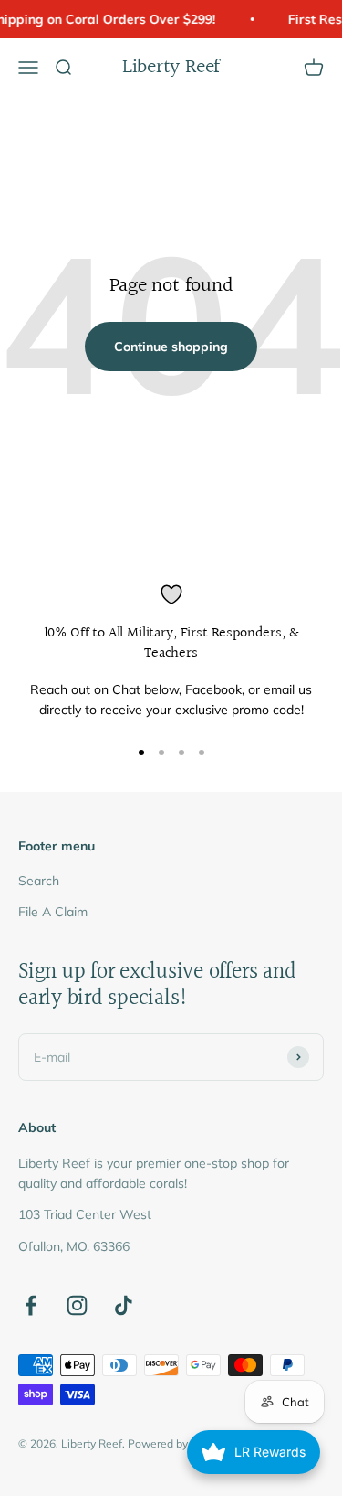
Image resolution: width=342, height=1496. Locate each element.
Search (38, 880)
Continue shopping (171, 346)
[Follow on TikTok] (123, 1305)
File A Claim (53, 911)
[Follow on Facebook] (30, 1305)
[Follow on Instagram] (77, 1305)
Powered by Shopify (178, 1443)
